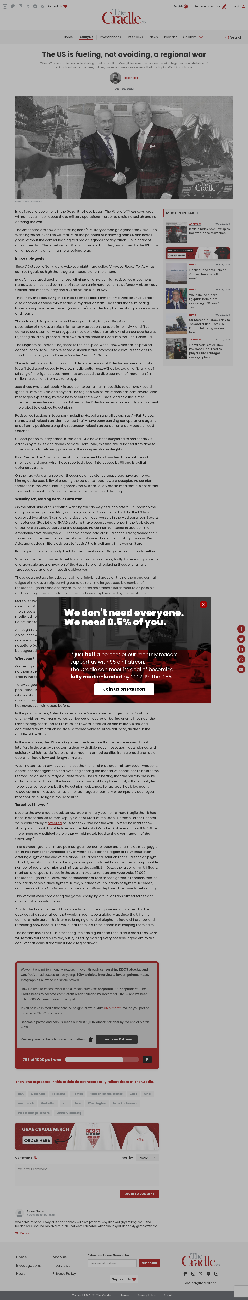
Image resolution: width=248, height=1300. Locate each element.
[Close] (203, 604)
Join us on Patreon (124, 689)
